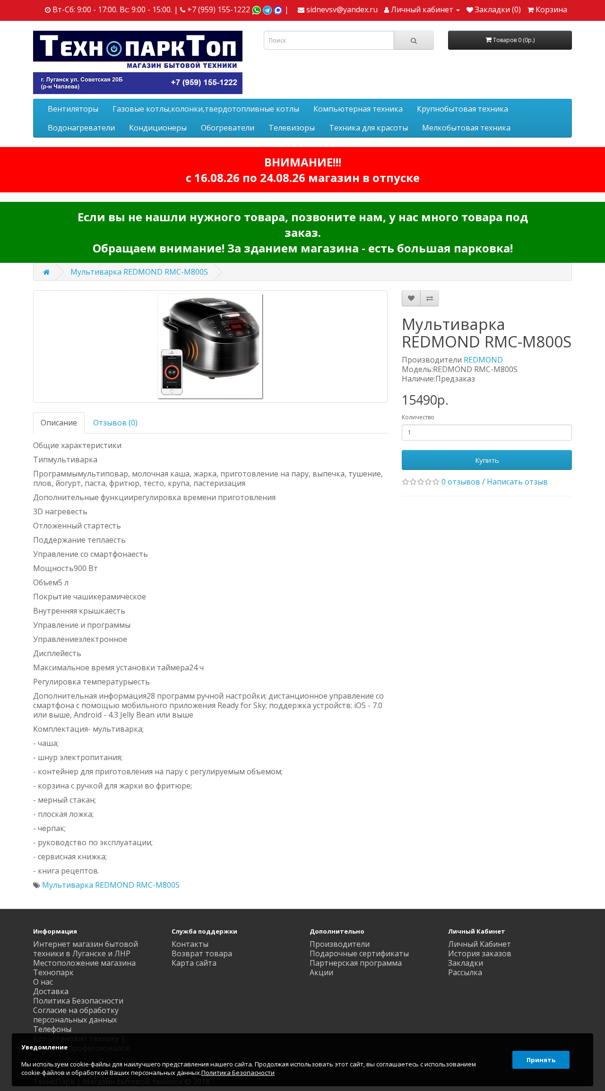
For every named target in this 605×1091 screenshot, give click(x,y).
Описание (59, 422)
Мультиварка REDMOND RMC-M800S (139, 272)
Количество (418, 417)
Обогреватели (227, 127)
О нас (43, 982)
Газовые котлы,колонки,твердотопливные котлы (205, 109)
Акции (321, 972)
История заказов (479, 953)
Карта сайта (194, 963)
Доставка (51, 991)
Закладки (465, 963)
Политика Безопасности (78, 1001)
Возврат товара (202, 953)
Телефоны (52, 1029)
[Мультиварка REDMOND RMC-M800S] (210, 346)
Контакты (190, 944)
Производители (340, 944)
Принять (541, 1060)
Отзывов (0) (115, 422)
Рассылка (465, 972)
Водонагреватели (81, 127)
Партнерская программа (356, 963)
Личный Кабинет (479, 944)
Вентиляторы (73, 109)
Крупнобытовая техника (462, 109)
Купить (487, 460)
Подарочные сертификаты (359, 953)
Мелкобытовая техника (466, 127)
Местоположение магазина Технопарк (84, 968)
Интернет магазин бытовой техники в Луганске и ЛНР (85, 949)
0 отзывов (460, 481)
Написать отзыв (517, 481)
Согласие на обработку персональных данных (76, 1015)
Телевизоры (291, 127)
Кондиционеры (158, 127)
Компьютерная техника (358, 109)
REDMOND (483, 360)
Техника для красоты (368, 127)
